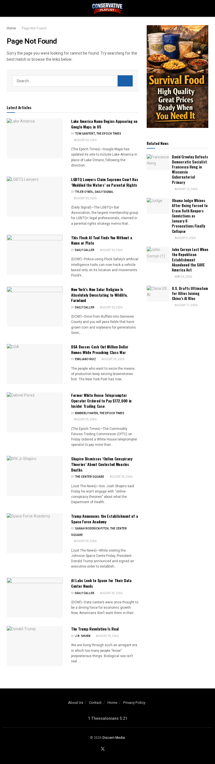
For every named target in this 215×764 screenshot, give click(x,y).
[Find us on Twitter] (103, 749)
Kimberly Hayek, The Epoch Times (99, 413)
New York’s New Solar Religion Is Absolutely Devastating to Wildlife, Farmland (99, 294)
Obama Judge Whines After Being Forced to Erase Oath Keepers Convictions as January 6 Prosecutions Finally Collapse (190, 216)
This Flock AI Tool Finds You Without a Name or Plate (101, 240)
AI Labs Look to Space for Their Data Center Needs (101, 583)
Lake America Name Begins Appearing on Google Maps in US (104, 124)
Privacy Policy (134, 702)
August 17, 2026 (185, 305)
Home (11, 28)
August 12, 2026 (185, 189)
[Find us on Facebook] (95, 749)
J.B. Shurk (82, 636)
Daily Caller (84, 250)
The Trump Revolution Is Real (95, 629)
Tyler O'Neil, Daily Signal (94, 192)
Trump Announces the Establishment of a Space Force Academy (104, 518)
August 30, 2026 (85, 140)
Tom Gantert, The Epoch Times (98, 134)
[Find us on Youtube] (109, 749)
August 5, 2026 (185, 238)
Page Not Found (34, 28)
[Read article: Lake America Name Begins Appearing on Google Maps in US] (35, 138)
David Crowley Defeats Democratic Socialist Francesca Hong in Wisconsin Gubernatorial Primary (190, 169)
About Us (75, 702)
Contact (95, 702)
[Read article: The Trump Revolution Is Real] (35, 646)
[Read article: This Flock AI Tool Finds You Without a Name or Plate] (35, 255)
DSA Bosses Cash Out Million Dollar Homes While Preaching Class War (99, 349)
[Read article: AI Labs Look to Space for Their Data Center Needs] (35, 598)
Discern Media (113, 737)
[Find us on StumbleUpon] (116, 749)
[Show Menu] (9, 8)
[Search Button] (206, 8)
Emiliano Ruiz (85, 359)
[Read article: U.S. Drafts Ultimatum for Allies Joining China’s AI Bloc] (158, 294)
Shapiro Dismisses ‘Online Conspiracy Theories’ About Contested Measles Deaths (101, 464)
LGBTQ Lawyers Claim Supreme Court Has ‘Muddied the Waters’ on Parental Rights (104, 182)
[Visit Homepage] (107, 8)
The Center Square (89, 477)
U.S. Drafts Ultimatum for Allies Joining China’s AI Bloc (190, 293)
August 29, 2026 (112, 359)
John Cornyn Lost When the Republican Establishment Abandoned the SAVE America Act (190, 260)
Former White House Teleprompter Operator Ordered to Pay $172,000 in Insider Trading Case (101, 400)
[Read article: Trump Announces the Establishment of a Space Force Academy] (35, 533)
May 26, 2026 (183, 277)
